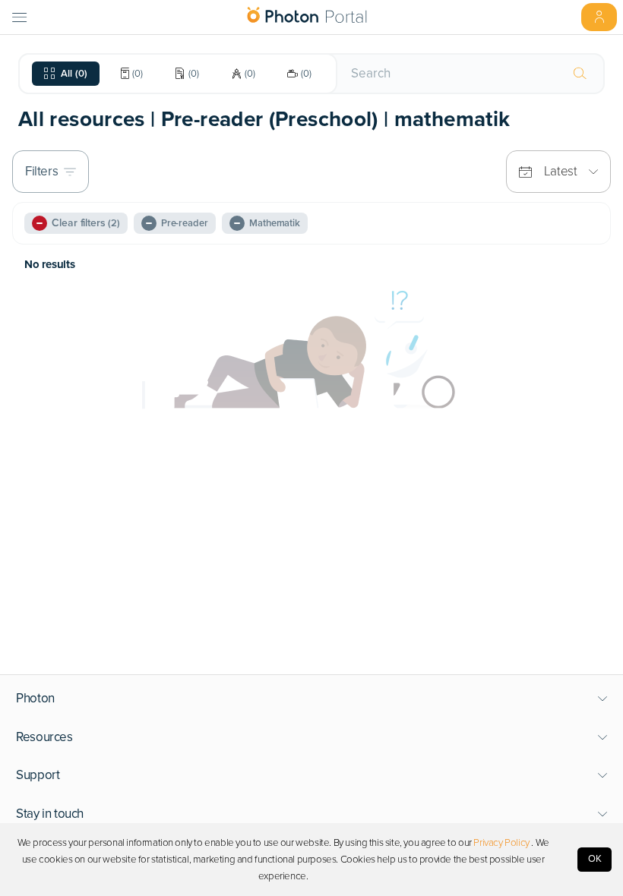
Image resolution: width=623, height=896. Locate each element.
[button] (311, 698)
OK (595, 859)
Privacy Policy (501, 843)
